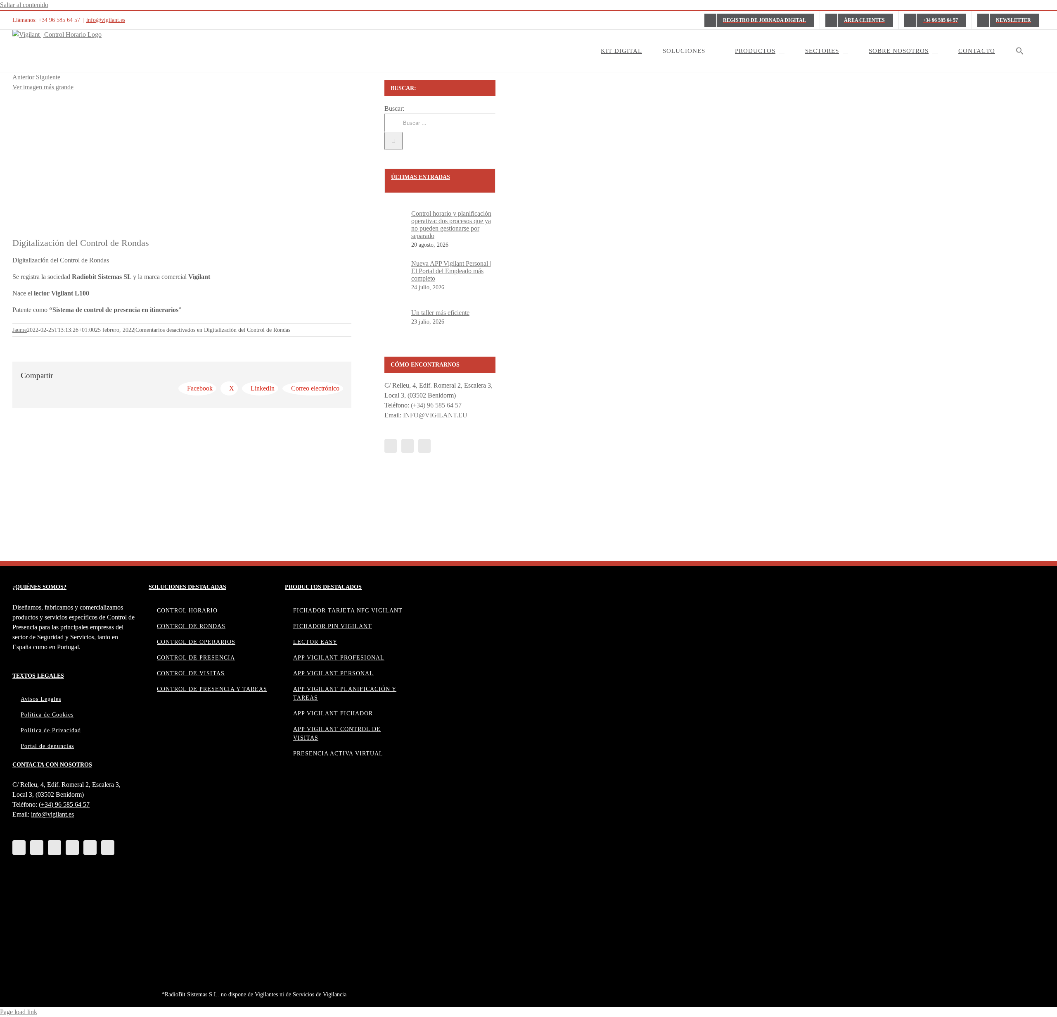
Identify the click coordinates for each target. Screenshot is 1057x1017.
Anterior (23, 77)
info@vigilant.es (105, 20)
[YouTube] (424, 446)
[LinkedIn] (19, 847)
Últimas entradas (420, 177)
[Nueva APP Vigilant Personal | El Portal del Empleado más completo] (398, 285)
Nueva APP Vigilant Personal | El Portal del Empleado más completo (451, 271)
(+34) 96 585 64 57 (436, 405)
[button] (1020, 51)
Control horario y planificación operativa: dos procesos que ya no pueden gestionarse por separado (451, 224)
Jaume (19, 330)
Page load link (18, 1011)
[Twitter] (407, 446)
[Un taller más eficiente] (398, 327)
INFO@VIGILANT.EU (435, 415)
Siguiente (48, 77)
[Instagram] (90, 847)
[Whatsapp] (107, 847)
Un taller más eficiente (440, 312)
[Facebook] (390, 446)
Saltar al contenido (24, 4)
